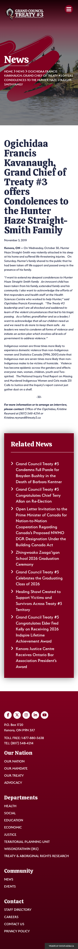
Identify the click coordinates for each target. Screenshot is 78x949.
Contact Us (14, 924)
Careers (11, 917)
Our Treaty (14, 775)
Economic (13, 827)
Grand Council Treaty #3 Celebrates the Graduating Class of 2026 (39, 577)
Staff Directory (17, 910)
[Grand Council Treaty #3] (24, 14)
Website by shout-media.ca (61, 946)
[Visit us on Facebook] (8, 715)
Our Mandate (16, 768)
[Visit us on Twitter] (17, 715)
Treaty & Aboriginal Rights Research (36, 856)
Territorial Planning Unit (27, 842)
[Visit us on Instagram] (26, 715)
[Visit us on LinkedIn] (35, 715)
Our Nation (14, 761)
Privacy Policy (17, 931)
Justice (10, 835)
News (20, 71)
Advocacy (13, 783)
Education (13, 820)
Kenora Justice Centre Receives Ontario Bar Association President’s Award (36, 657)
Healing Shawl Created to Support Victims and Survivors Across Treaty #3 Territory (39, 600)
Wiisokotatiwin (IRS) (21, 849)
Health (10, 806)
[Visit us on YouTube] (44, 715)
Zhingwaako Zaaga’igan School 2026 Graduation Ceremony (38, 558)
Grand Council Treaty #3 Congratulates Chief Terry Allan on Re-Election (38, 495)
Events (10, 886)
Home (8, 71)
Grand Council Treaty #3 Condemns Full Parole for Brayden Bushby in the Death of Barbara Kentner (39, 472)
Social (10, 813)
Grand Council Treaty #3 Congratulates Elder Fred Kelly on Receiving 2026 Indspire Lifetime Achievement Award (37, 629)
